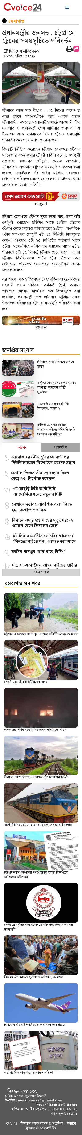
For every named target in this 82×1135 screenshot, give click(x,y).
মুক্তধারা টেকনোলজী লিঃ (41, 1128)
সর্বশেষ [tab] (22, 448)
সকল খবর (40, 572)
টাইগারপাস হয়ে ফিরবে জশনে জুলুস (55, 364)
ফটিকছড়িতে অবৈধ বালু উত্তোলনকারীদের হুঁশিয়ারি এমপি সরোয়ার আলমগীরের (56, 429)
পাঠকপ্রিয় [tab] (60, 447)
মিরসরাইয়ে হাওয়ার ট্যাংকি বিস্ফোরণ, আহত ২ (53, 406)
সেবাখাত (16, 21)
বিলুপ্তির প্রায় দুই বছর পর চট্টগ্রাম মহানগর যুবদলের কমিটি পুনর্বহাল (56, 387)
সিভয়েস (26, 1123)
